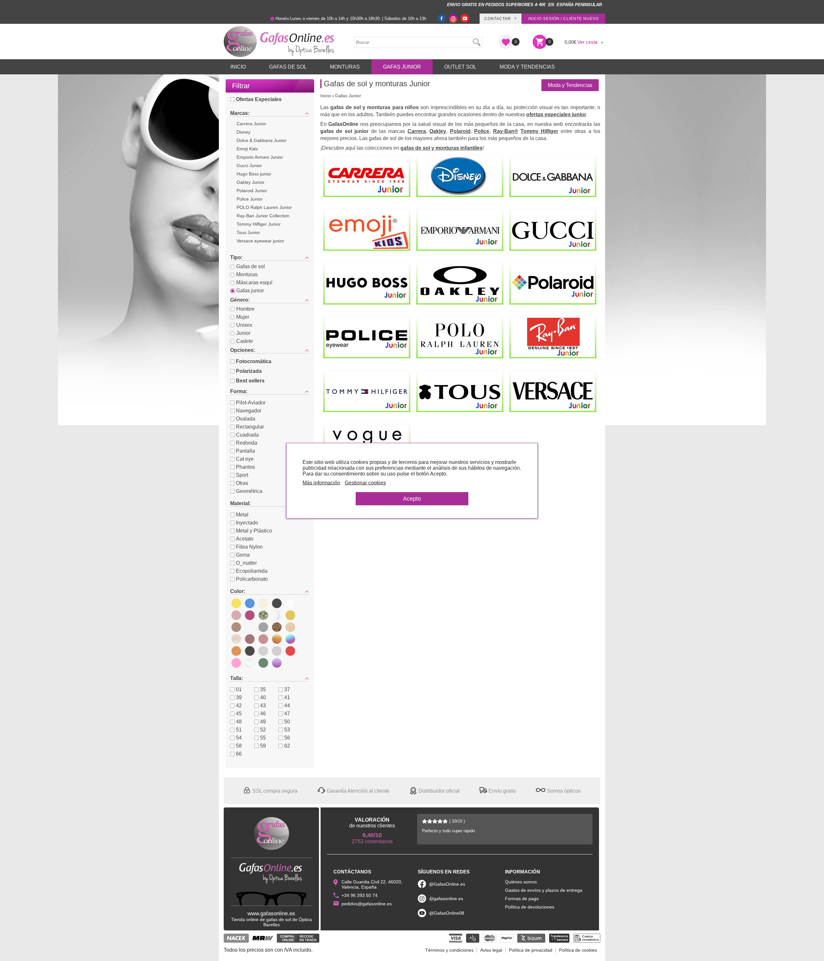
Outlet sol (460, 67)
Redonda (246, 443)
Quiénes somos (521, 881)
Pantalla (245, 451)
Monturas (345, 67)
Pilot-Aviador (251, 402)
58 (239, 746)
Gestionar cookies (365, 482)
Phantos (245, 467)
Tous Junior (248, 232)
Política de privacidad (530, 950)
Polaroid (460, 131)
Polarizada (249, 371)
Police (481, 131)
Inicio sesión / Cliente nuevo (563, 18)
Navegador (248, 410)
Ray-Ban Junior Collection (263, 215)
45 (239, 713)
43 (263, 705)
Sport (242, 475)
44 (287, 705)
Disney (243, 132)
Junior (243, 333)
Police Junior (250, 199)
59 (263, 746)
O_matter (246, 563)
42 (239, 705)
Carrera (416, 131)
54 (239, 737)
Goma (243, 555)
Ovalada (245, 418)
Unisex (244, 325)
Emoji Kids (247, 148)
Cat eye (245, 459)
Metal (242, 514)
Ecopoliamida (251, 571)
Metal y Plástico (254, 530)
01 (239, 689)
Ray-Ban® (505, 131)
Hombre (245, 309)
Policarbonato (252, 579)
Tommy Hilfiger (539, 131)
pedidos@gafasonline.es (367, 903)
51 (239, 729)
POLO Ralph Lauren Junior (264, 207)
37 (287, 689)
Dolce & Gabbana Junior (261, 140)
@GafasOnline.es (447, 884)
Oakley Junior (251, 182)
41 (287, 697)
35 (263, 689)
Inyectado (247, 522)
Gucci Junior (249, 165)
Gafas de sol (250, 266)
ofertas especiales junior (556, 114)
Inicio (238, 67)
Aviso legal (491, 950)
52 (263, 729)
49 (263, 721)
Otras (242, 483)
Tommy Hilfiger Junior (259, 224)
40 (263, 697)
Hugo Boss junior (254, 173)
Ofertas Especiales (259, 99)
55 (263, 737)
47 (287, 713)
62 (287, 746)
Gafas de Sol (288, 67)
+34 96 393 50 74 (360, 895)
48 (239, 721)
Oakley (437, 131)
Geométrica (249, 491)
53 (287, 729)
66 (239, 754)
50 (287, 721)
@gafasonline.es (446, 898)
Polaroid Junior (252, 190)
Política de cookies (578, 950)
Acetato (244, 539)
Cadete (244, 341)
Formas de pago (522, 898)
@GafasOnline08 (446, 913)
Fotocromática (253, 361)
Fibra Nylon (249, 547)
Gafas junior (250, 290)
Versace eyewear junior (260, 240)
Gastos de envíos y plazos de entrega (543, 890)
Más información (321, 482)
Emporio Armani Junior (260, 157)
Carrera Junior (251, 123)
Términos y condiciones (449, 950)
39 (239, 697)
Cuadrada (247, 435)
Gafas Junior (402, 67)
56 (287, 737)
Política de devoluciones (529, 906)
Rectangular (250, 426)
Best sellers (250, 380)
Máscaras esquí (254, 282)
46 (263, 713)
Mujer (242, 317)
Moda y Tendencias (527, 67)
